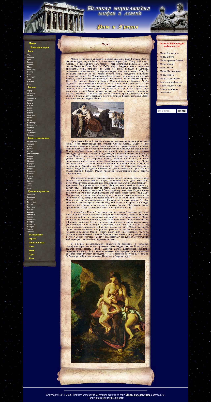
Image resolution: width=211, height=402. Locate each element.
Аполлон (30, 57)
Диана (29, 108)
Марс (29, 67)
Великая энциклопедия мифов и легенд (172, 44)
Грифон (30, 209)
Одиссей (31, 166)
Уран (29, 79)
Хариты (30, 130)
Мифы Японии (167, 75)
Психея (30, 176)
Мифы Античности (169, 53)
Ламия (30, 217)
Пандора (30, 171)
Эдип (29, 183)
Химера (30, 232)
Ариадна (30, 144)
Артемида (31, 93)
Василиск (31, 197)
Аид (28, 55)
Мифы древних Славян (171, 60)
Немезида (31, 123)
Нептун (30, 72)
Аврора (30, 91)
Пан (28, 74)
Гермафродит (33, 154)
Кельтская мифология (171, 82)
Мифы (32, 43)
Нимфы (30, 222)
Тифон (30, 229)
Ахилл (29, 146)
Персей (30, 173)
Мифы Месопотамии (170, 71)
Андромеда (32, 141)
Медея (30, 159)
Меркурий (31, 69)
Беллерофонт (36, 234)
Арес (29, 60)
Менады (30, 161)
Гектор (30, 149)
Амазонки (31, 195)
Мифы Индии (166, 64)
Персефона (32, 125)
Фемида (30, 128)
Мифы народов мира (138, 394)
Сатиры (30, 227)
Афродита (31, 98)
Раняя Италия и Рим (170, 86)
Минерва (31, 115)
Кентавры (31, 214)
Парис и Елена (36, 242)
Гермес (30, 62)
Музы (29, 120)
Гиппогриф (31, 202)
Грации (30, 105)
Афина (30, 96)
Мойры (30, 118)
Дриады (30, 212)
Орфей (30, 169)
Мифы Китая (166, 67)
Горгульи (31, 207)
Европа (30, 156)
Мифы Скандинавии (170, 78)
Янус (29, 84)
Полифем (31, 224)
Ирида (29, 110)
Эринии (30, 135)
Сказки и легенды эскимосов (169, 90)
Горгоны (30, 205)
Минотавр (31, 219)
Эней (29, 186)
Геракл (30, 151)
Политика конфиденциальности (106, 397)
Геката (30, 103)
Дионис (30, 64)
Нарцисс (30, 164)
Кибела (30, 113)
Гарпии (30, 200)
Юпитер (30, 82)
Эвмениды (31, 133)
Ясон (29, 188)
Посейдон (31, 77)
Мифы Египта (167, 57)
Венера (30, 100)
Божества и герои (39, 47)
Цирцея (30, 181)
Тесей (29, 178)
